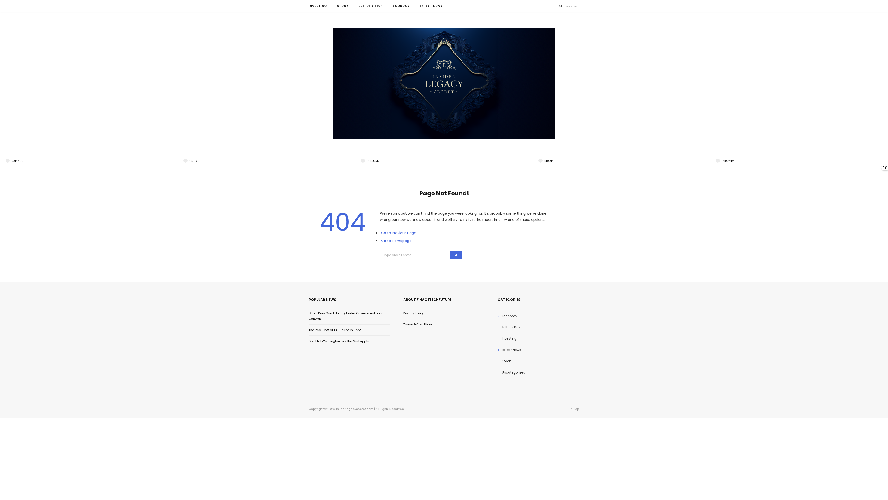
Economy (401, 6)
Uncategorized (513, 372)
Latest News (431, 6)
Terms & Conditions (418, 324)
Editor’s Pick (371, 6)
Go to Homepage (396, 240)
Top (576, 409)
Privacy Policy (413, 313)
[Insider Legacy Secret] (444, 83)
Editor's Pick (511, 327)
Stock (342, 6)
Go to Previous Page (398, 232)
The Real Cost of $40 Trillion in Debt (335, 330)
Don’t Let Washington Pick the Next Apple (339, 341)
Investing (318, 6)
